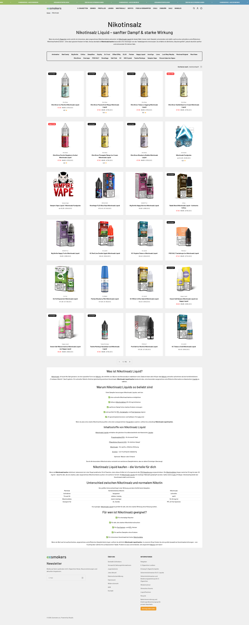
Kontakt (110, 591)
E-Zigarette (62, 39)
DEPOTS (130, 8)
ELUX (125, 54)
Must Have (193, 54)
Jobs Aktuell (112, 572)
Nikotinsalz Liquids (102, 432)
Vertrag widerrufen (148, 608)
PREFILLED (102, 8)
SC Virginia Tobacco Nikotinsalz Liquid (144, 253)
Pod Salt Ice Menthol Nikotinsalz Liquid (144, 346)
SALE (170, 8)
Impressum (112, 580)
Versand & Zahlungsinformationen (119, 565)
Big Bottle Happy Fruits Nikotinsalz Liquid (65, 253)
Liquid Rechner (146, 592)
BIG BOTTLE (144, 203)
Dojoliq (99, 54)
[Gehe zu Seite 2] (129, 361)
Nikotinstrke (138, 537)
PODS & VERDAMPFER (143, 8)
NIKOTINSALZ (120, 8)
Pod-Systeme (135, 412)
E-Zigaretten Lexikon (148, 565)
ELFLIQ (65, 296)
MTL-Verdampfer (122, 412)
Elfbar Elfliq (116, 54)
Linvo (158, 54)
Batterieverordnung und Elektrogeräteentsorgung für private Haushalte (151, 601)
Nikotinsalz (55, 13)
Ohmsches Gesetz (147, 588)
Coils (139, 417)
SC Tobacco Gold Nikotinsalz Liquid (184, 346)
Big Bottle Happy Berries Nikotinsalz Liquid (144, 205)
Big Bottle (74, 54)
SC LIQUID (104, 250)
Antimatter (55, 54)
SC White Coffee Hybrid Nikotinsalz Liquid (144, 299)
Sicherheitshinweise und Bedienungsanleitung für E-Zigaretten (150, 578)
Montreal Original (182, 54)
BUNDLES (178, 8)
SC (120, 58)
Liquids (194, 379)
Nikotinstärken (121, 402)
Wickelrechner (146, 585)
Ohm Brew (77, 58)
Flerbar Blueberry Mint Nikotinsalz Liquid (105, 299)
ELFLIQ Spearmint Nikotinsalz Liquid (65, 299)
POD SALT (95, 58)
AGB (109, 587)
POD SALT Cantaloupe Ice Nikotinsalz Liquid (184, 253)
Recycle (143, 596)
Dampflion (91, 54)
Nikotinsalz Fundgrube (183, 155)
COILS (155, 8)
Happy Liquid (140, 54)
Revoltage (105, 58)
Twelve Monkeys (139, 58)
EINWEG (93, 8)
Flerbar (131, 54)
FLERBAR (104, 296)
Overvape (86, 58)
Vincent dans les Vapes (167, 58)
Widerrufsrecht (113, 583)
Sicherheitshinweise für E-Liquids (152, 572)
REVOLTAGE (105, 203)
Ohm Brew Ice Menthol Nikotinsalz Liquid (65, 105)
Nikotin (98, 376)
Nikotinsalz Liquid (125, 39)
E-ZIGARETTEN (82, 8)
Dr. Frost (107, 54)
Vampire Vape (152, 58)
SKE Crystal (128, 58)
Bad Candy (65, 54)
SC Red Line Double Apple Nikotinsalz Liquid (105, 253)
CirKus (83, 54)
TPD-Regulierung (146, 472)
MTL (130, 527)
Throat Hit (129, 422)
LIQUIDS (111, 8)
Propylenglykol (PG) (117, 437)
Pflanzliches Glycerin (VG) (117, 442)
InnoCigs (151, 54)
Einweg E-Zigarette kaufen (150, 569)
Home (48, 13)
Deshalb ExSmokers (114, 561)
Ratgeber (144, 561)
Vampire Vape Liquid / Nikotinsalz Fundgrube (65, 205)
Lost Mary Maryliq (168, 54)
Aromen (115, 452)
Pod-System (121, 527)
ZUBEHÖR (163, 8)
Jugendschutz (113, 569)
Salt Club (114, 58)
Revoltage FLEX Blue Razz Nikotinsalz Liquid (105, 205)
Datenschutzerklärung (115, 576)
